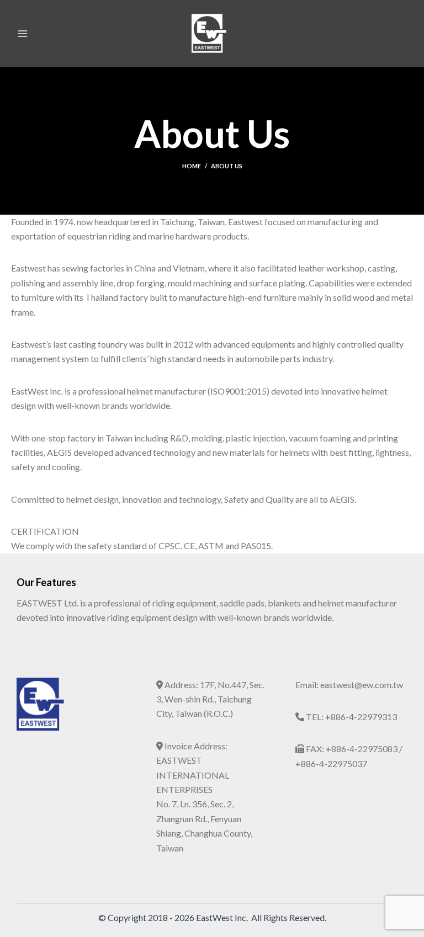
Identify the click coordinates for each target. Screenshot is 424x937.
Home (191, 165)
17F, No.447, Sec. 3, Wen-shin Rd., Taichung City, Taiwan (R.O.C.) (210, 699)
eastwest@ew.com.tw (361, 684)
